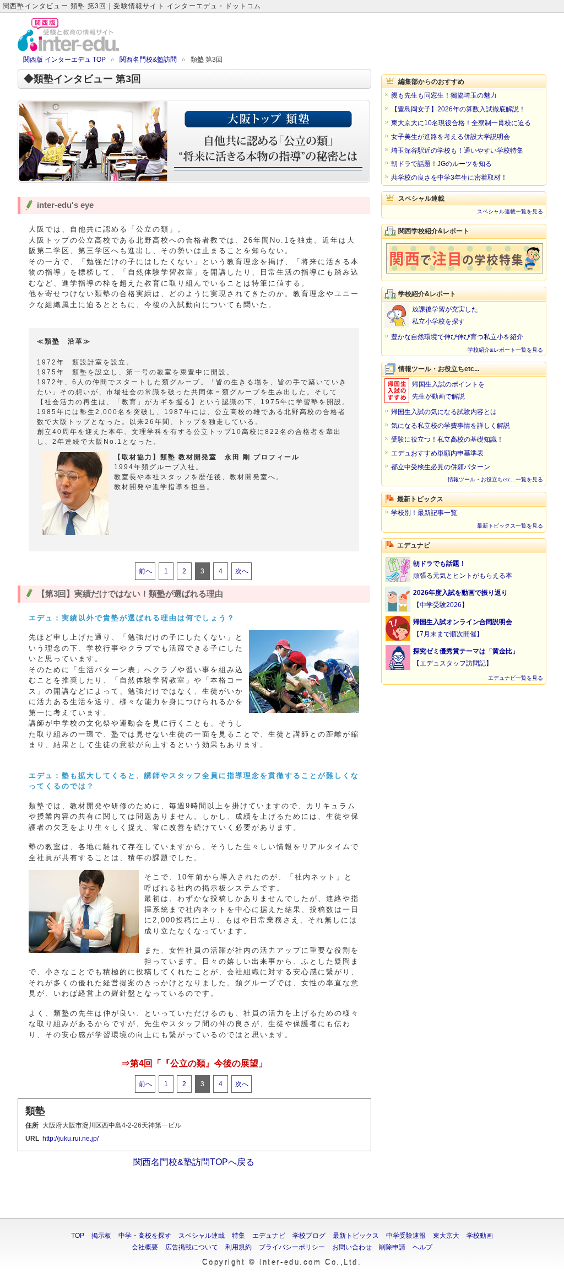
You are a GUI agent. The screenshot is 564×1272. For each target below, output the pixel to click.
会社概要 (145, 1247)
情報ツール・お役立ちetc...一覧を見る (495, 479)
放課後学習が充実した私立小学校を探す (445, 315)
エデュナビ (268, 1235)
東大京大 (446, 1235)
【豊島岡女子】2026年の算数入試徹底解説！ (458, 109)
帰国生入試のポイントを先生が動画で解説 (448, 390)
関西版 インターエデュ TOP (64, 59)
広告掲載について (191, 1247)
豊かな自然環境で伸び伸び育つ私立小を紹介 (457, 337)
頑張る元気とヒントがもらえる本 (462, 569)
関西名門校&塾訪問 (148, 59)
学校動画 (480, 1235)
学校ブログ (309, 1235)
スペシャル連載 (201, 1235)
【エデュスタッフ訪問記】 (466, 657)
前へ (145, 571)
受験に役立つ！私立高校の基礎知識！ (447, 439)
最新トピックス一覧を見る (510, 526)
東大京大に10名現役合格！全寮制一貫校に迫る (461, 123)
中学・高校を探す (144, 1235)
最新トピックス (356, 1235)
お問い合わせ (352, 1247)
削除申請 (392, 1247)
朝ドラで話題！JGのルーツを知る (441, 164)
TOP (77, 1235)
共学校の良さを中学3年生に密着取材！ (449, 177)
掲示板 (101, 1235)
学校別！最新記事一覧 (424, 513)
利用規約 (238, 1247)
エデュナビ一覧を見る (515, 678)
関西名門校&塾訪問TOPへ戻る (193, 1162)
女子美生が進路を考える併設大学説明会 (450, 137)
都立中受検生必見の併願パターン (440, 467)
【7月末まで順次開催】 (462, 628)
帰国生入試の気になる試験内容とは (444, 412)
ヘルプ (422, 1247)
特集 (238, 1235)
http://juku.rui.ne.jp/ (70, 1138)
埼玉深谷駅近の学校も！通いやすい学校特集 (457, 150)
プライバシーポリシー (292, 1247)
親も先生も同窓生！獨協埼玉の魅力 (444, 95)
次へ (241, 571)
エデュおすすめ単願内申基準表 (437, 453)
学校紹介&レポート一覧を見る (505, 350)
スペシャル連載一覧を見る (510, 211)
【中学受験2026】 (460, 599)
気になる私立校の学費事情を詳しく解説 (450, 426)
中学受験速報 (406, 1235)
